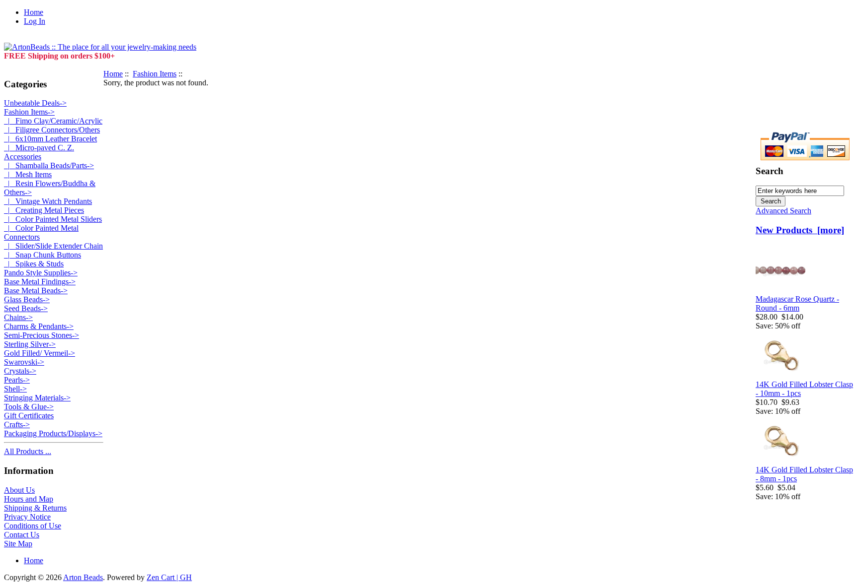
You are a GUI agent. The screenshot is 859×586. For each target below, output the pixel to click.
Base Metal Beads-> (36, 290)
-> (29, 112)
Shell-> (15, 389)
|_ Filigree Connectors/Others (52, 130)
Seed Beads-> (26, 308)
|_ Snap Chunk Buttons (42, 255)
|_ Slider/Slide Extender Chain (53, 246)
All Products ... (27, 451)
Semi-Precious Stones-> (41, 335)
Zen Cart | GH (169, 577)
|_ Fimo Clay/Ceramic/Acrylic (53, 121)
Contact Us (21, 534)
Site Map (18, 543)
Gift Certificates (29, 415)
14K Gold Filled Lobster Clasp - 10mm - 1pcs (804, 388)
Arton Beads (83, 577)
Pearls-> (17, 380)
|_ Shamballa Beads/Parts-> (49, 165)
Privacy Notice (27, 517)
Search (769, 171)
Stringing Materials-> (37, 397)
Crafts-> (17, 424)
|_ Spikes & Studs (34, 264)
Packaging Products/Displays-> (53, 433)
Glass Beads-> (27, 299)
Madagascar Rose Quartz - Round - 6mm (797, 303)
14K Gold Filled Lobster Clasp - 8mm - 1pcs (804, 474)
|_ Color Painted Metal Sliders (53, 219)
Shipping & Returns (35, 508)
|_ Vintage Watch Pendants (48, 201)
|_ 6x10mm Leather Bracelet (50, 138)
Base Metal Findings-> (40, 281)
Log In (34, 21)
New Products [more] (800, 230)
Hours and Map (28, 499)
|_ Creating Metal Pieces (44, 210)
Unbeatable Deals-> (35, 103)
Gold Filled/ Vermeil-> (39, 353)
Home (33, 12)
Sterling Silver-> (30, 344)
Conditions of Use (32, 525)
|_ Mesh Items (28, 174)
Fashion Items (154, 73)
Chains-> (18, 317)
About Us (19, 490)
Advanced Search (783, 210)
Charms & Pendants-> (39, 326)
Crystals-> (20, 371)
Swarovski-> (24, 362)
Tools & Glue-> (29, 406)
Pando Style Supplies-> (41, 272)
